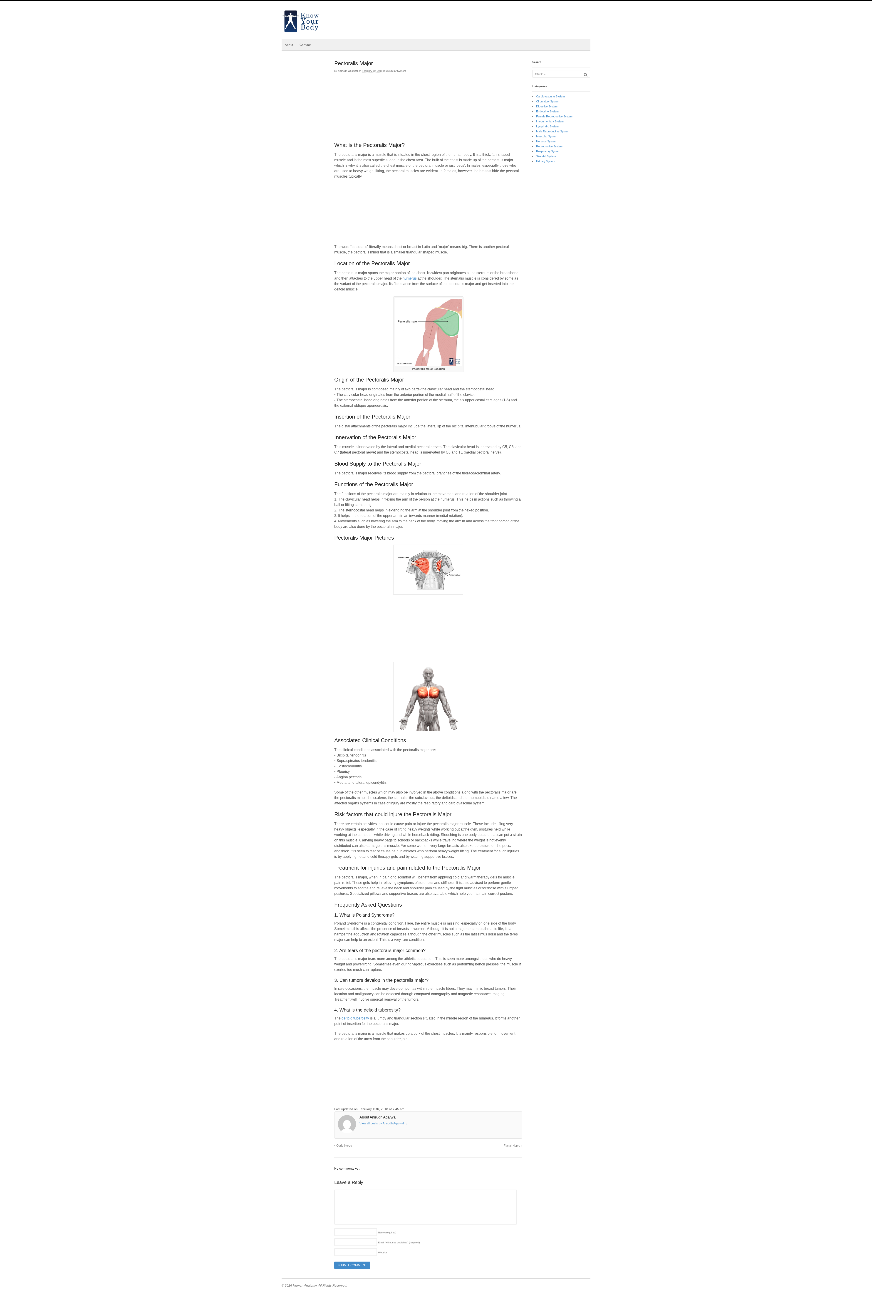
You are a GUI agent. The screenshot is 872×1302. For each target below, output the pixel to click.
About (289, 45)
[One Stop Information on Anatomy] (300, 30)
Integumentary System (550, 121)
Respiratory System (548, 151)
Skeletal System (546, 156)
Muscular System (396, 70)
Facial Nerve (512, 1145)
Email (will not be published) (399, 1242)
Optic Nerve (343, 1145)
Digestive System (546, 106)
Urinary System (545, 161)
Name (387, 1232)
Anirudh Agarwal (348, 70)
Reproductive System (549, 146)
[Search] (585, 75)
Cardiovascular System (550, 96)
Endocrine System (547, 111)
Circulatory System (547, 101)
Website (382, 1252)
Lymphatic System (547, 126)
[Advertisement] (428, 109)
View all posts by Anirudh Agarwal (383, 1123)
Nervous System (546, 141)
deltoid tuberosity (355, 1018)
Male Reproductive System (552, 131)
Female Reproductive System (554, 116)
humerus (410, 278)
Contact (305, 45)
